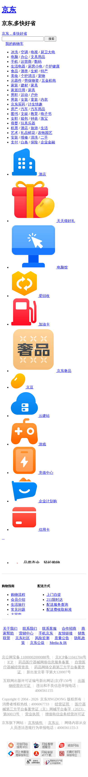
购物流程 (18, 595)
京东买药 (18, 104)
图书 (14, 114)
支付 (14, 142)
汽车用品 (38, 109)
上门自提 (53, 595)
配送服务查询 (57, 604)
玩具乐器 (28, 123)
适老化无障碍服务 (33, 761)
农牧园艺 (45, 133)
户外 (34, 95)
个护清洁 (28, 76)
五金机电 (49, 80)
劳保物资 (31, 80)
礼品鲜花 (28, 133)
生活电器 (18, 66)
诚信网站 (69, 745)
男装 (14, 99)
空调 (24, 52)
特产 (44, 71)
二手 (44, 137)
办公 (24, 57)
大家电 (16, 614)
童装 (34, 99)
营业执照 (32, 714)
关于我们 (10, 628)
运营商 (26, 61)
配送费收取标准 (59, 609)
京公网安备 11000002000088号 (26, 657)
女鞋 (14, 118)
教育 (34, 114)
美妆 (14, 76)
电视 (34, 52)
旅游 (34, 128)
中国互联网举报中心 (18, 753)
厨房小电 (35, 66)
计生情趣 (35, 104)
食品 (14, 71)
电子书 (46, 114)
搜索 (50, 38)
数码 (38, 61)
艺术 (14, 133)
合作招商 (69, 628)
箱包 (24, 118)
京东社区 (22, 638)
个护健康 (52, 66)
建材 (24, 85)
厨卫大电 (48, 52)
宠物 (41, 76)
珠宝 (44, 118)
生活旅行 (18, 604)
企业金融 (48, 142)
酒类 (24, 71)
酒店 (24, 128)
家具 (34, 85)
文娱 (24, 114)
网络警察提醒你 (44, 745)
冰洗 (14, 52)
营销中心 (26, 633)
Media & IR (58, 643)
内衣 (44, 99)
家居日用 (18, 90)
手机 (14, 61)
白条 (24, 142)
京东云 (54, 723)
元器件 (16, 80)
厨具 (31, 90)
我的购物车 (14, 44)
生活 (44, 128)
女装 (24, 99)
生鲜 (34, 71)
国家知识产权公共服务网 (53, 761)
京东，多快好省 (14, 33)
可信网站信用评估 (18, 745)
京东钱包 (35, 723)
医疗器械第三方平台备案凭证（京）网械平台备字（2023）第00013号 (44, 709)
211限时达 (54, 599)
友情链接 (65, 633)
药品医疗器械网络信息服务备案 (44, 662)
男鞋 (14, 95)
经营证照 (62, 704)
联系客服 (49, 628)
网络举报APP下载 (44, 753)
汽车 (24, 109)
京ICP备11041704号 (70, 657)
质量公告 (62, 638)
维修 (24, 137)
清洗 (34, 137)
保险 (34, 142)
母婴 (14, 123)
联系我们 (30, 628)
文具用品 (38, 57)
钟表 (34, 118)
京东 (9, 9)
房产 (14, 109)
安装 (14, 137)
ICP (10, 662)
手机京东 (46, 633)
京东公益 (37, 643)
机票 (14, 128)
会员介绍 (18, 599)
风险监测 (42, 638)
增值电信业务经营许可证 (65, 714)
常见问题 (18, 609)
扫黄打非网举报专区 (69, 753)
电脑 (14, 57)
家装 (14, 85)
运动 (24, 95)
